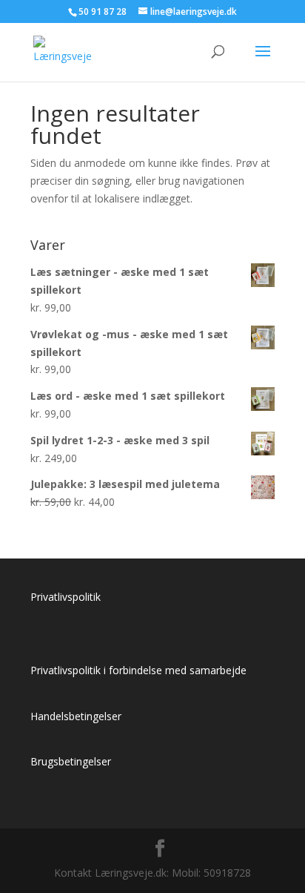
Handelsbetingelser (75, 716)
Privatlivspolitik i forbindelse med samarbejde (138, 670)
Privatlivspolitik (65, 597)
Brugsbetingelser (70, 761)
